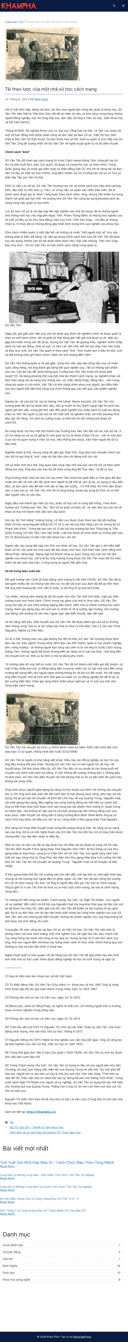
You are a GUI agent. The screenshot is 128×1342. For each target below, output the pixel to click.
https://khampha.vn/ (41, 1112)
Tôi (21, 21)
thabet (9, 1324)
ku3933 (10, 1297)
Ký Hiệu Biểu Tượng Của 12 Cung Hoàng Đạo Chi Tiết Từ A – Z (39, 1198)
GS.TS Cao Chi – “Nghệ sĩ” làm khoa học (36, 1127)
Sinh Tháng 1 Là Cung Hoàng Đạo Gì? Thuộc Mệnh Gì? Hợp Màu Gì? (43, 1210)
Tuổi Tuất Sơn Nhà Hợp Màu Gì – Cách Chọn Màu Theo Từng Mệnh (57, 1162)
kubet (9, 1307)
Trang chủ (11, 21)
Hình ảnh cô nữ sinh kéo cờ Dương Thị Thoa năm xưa (45, 1132)
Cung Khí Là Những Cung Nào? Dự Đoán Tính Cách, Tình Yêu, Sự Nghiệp (46, 1186)
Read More (7, 1166)
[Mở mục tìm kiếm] (114, 6)
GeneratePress (82, 1336)
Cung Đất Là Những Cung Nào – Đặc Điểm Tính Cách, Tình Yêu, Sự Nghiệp (47, 1175)
